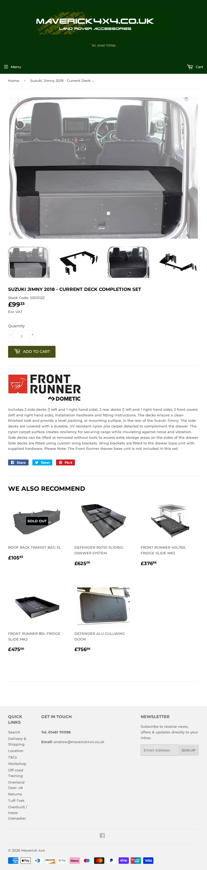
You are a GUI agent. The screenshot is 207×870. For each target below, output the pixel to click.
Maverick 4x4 (33, 850)
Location (15, 751)
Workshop (17, 763)
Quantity (16, 325)
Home (13, 80)
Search (14, 732)
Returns (15, 794)
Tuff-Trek (16, 800)
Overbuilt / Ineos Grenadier (17, 812)
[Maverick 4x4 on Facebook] (102, 836)
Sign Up (188, 750)
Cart (199, 67)
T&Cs (12, 757)
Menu (16, 67)
